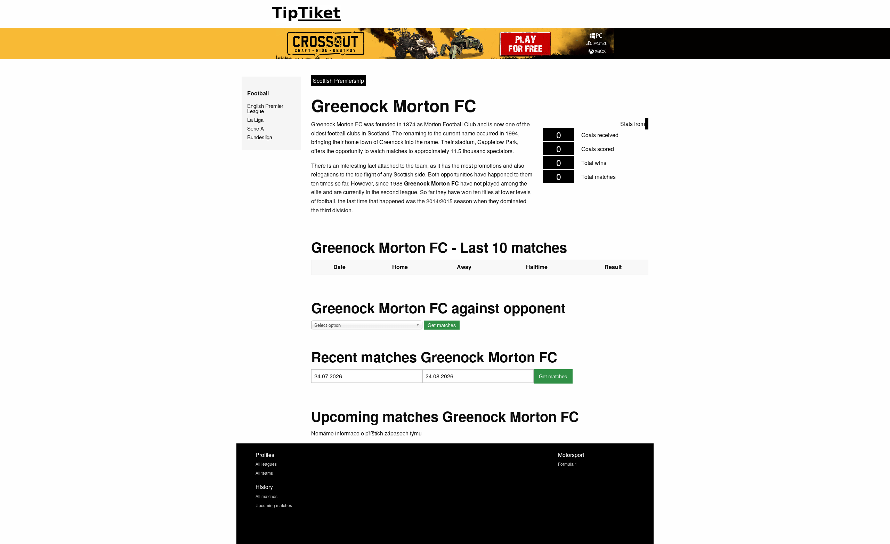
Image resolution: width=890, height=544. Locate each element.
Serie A (255, 128)
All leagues (266, 464)
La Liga (255, 119)
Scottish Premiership (338, 81)
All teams (264, 473)
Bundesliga (259, 137)
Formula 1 (567, 464)
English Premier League (265, 108)
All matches (266, 496)
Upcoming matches (274, 505)
